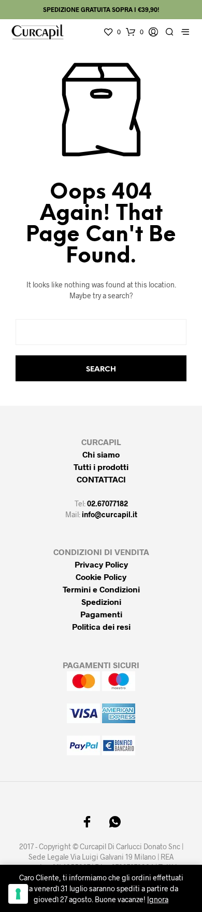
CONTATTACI (101, 479)
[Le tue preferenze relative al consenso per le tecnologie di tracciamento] (18, 894)
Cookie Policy (101, 577)
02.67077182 (107, 503)
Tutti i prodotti (101, 467)
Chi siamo (101, 454)
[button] (112, 32)
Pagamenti (101, 614)
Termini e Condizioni (101, 589)
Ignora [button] (157, 899)
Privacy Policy (101, 564)
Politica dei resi (101, 626)
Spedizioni (101, 601)
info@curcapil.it (109, 514)
